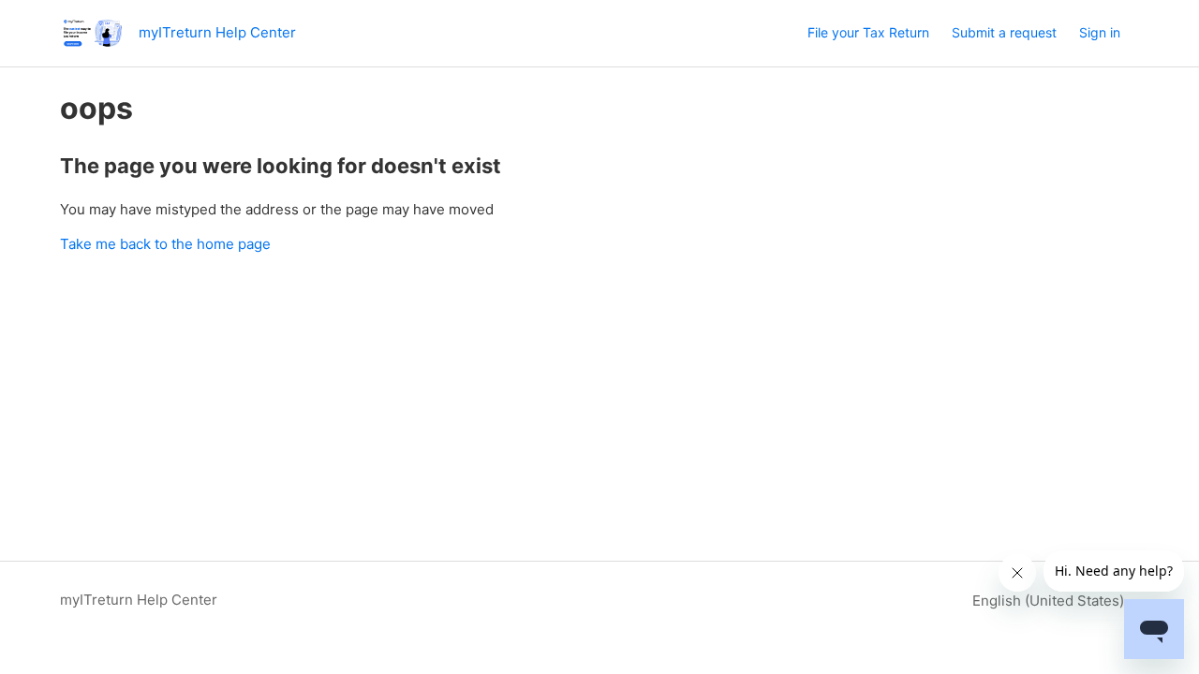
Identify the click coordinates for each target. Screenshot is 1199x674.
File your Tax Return (868, 32)
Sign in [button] (1099, 32)
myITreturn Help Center (138, 599)
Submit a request (1004, 32)
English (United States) (1050, 600)
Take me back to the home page (165, 244)
